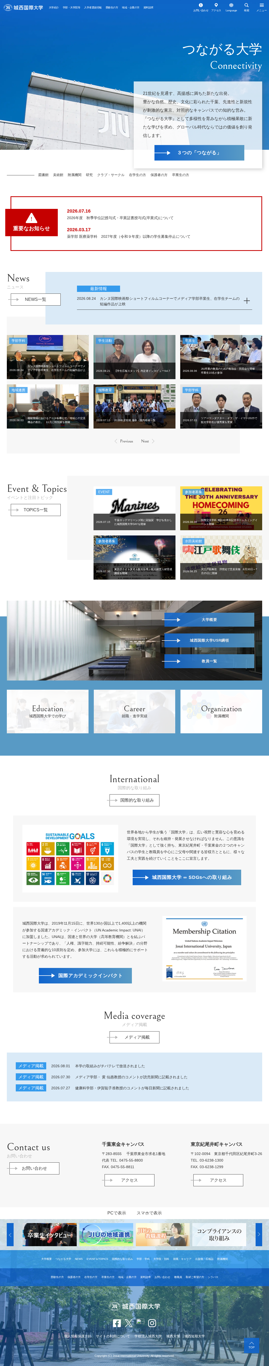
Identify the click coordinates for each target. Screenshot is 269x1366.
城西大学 (173, 1336)
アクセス (216, 10)
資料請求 (148, 7)
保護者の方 (159, 175)
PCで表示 (116, 1213)
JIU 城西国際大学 (23, 7)
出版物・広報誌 (204, 1258)
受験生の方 (112, 7)
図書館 (43, 175)
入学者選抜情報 (93, 7)
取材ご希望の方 (195, 1277)
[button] (10, 1234)
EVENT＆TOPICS (97, 1258)
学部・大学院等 (71, 7)
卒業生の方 (180, 175)
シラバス (213, 1277)
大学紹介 (54, 7)
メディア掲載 (137, 1037)
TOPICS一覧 (36, 510)
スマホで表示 (149, 1213)
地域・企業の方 (130, 7)
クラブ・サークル (111, 175)
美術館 (58, 175)
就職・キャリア (182, 1258)
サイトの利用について (113, 1336)
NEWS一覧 (35, 299)
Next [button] (145, 441)
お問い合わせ (200, 10)
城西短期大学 (194, 1336)
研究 (89, 175)
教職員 (178, 1277)
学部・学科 (143, 1258)
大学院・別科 (161, 1258)
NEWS (79, 1258)
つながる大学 (63, 1258)
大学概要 (46, 1258)
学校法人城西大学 (148, 1336)
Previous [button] (126, 441)
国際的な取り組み (137, 800)
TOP (252, 1347)
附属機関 (74, 175)
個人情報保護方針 (77, 1336)
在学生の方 (137, 175)
